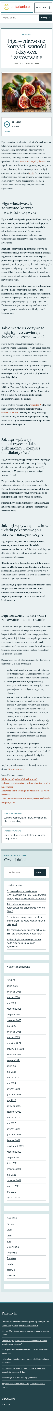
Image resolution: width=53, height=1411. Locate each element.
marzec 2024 (13, 1077)
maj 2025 (11, 1026)
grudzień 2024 (14, 1043)
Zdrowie (26, 34)
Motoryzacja (13, 1247)
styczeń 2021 (13, 1197)
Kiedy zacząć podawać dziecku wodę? (19, 779)
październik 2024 (15, 1049)
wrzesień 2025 (14, 1009)
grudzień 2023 (14, 1094)
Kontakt (6, 1405)
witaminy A (35, 404)
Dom (9, 1235)
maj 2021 (11, 1175)
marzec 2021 (13, 1186)
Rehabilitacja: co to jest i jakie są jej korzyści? (19, 1378)
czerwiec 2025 (14, 1020)
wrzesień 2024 (14, 1054)
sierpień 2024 (13, 1060)
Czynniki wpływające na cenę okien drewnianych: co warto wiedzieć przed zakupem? (26, 921)
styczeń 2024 (13, 1089)
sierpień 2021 (13, 1157)
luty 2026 (11, 1003)
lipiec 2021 (12, 1163)
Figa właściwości (15, 768)
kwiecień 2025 (14, 1032)
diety (31, 172)
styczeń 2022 (13, 1129)
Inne (9, 1241)
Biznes (10, 1224)
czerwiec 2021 (14, 1169)
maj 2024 (11, 1072)
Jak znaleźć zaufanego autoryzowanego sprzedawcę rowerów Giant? (26, 908)
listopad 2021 (13, 1140)
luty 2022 (11, 1123)
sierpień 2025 (13, 1014)
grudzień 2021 (14, 1134)
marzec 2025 (13, 1037)
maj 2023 (11, 1100)
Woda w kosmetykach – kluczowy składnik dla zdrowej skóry (25, 817)
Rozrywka (12, 1252)
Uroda (10, 1264)
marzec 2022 (13, 1117)
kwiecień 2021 (14, 1180)
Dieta (9, 1230)
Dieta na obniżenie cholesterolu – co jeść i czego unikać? (25, 835)
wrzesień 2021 (14, 1152)
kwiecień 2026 (14, 992)
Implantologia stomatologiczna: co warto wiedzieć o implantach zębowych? (24, 943)
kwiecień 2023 (14, 1106)
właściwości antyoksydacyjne (33, 161)
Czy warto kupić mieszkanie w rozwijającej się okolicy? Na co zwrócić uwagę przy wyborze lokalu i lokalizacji (26, 895)
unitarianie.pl (8, 1399)
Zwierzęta (12, 1275)
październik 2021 (15, 1146)
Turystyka (11, 1258)
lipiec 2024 (12, 1066)
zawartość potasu (9, 412)
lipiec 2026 (12, 986)
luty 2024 (11, 1083)
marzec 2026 (13, 997)
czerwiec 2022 (14, 1112)
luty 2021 (11, 1192)
